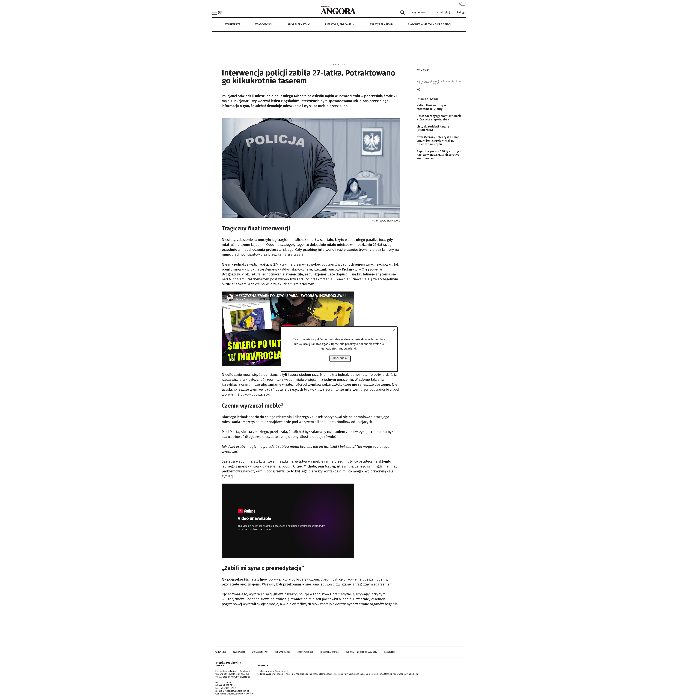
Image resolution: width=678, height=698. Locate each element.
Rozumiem (340, 358)
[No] (393, 330)
